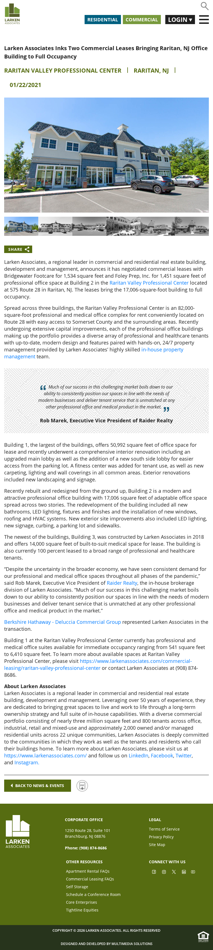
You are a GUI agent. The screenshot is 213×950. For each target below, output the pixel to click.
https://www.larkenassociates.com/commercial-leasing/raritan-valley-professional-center (98, 664)
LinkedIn (138, 755)
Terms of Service (164, 830)
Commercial (142, 19)
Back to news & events (39, 785)
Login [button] (178, 19)
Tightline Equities (82, 910)
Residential (102, 19)
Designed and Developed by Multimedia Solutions (107, 943)
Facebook (162, 755)
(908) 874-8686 (93, 848)
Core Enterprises (81, 903)
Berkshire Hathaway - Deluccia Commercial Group (62, 622)
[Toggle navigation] (204, 19)
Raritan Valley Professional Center (62, 70)
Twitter (184, 755)
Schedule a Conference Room (93, 895)
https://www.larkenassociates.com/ (45, 755)
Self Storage (77, 887)
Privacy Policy (161, 837)
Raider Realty (122, 582)
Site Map (157, 845)
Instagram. (26, 762)
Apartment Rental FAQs (88, 872)
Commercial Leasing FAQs (90, 879)
